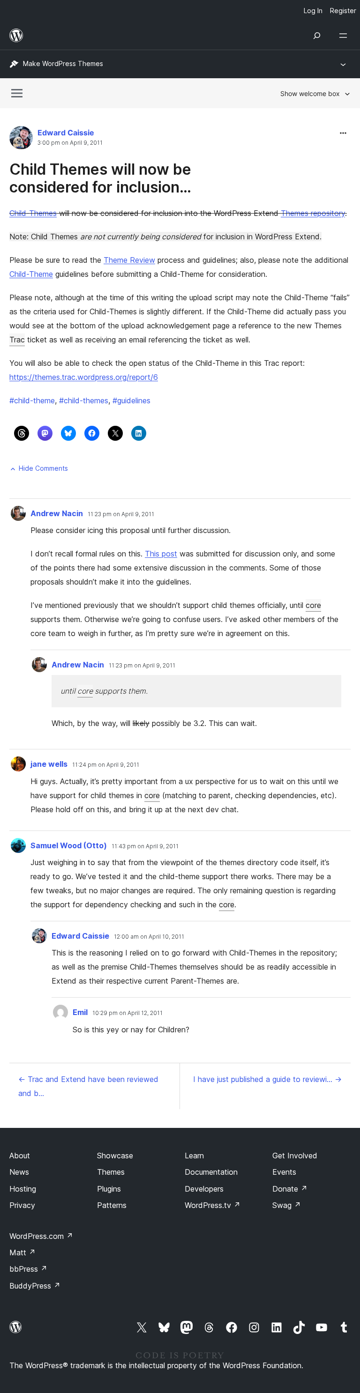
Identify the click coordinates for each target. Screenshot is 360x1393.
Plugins (109, 1188)
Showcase (115, 1155)
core (313, 605)
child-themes (83, 400)
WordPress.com (41, 1236)
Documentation (211, 1172)
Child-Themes (33, 213)
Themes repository (313, 213)
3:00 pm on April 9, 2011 (70, 143)
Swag (286, 1205)
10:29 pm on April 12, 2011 (127, 1013)
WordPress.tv (212, 1205)
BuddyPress (34, 1285)
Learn (194, 1155)
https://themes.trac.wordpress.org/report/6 (83, 377)
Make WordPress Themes (63, 63)
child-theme (32, 400)
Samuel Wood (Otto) (68, 845)
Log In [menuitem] (313, 11)
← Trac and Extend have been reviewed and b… (88, 1086)
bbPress (28, 1269)
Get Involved (294, 1155)
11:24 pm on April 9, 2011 (105, 765)
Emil (80, 1012)
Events (284, 1172)
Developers (204, 1188)
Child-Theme (31, 274)
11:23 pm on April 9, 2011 (121, 514)
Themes (111, 1172)
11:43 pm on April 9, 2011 (145, 846)
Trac (17, 339)
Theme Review (129, 260)
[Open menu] (345, 36)
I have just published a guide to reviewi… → (267, 1079)
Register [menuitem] (343, 11)
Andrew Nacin (56, 513)
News (19, 1172)
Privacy (22, 1205)
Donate (290, 1188)
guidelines (131, 400)
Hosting (22, 1188)
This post (161, 553)
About (19, 1155)
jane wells (49, 764)
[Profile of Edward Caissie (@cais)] (21, 140)
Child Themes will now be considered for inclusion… (100, 178)
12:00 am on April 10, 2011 (149, 937)
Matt (22, 1252)
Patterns (112, 1205)
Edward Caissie (66, 132)
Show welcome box (310, 93)
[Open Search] (317, 36)
